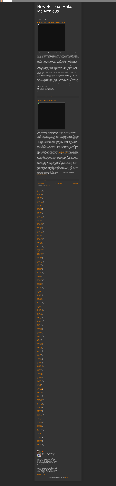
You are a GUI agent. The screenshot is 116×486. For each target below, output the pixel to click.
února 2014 (39, 378)
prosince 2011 (39, 414)
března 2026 (39, 197)
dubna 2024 (39, 227)
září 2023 (39, 235)
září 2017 (39, 324)
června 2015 (39, 358)
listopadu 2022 (40, 249)
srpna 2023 (39, 236)
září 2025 (39, 205)
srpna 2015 (39, 355)
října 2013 (39, 384)
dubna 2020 (39, 283)
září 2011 (39, 418)
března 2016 (39, 348)
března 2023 (39, 243)
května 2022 (39, 254)
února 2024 (39, 230)
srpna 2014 (39, 370)
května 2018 (39, 313)
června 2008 (39, 440)
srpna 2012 (39, 403)
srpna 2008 (39, 438)
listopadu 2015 (40, 352)
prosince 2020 (39, 273)
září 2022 (39, 251)
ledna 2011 (39, 429)
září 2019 (39, 292)
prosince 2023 (39, 231)
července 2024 (40, 223)
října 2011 (39, 417)
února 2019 (39, 301)
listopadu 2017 (40, 321)
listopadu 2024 (40, 217)
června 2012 (39, 406)
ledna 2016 (39, 351)
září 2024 (39, 220)
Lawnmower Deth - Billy (63, 152)
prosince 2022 (39, 247)
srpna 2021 (39, 265)
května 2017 (39, 329)
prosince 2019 (39, 288)
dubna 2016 (39, 347)
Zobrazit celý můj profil (41, 474)
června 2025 (39, 208)
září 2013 (39, 385)
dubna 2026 (39, 195)
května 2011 (39, 423)
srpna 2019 (39, 294)
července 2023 (40, 238)
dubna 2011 (39, 425)
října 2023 (39, 234)
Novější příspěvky (41, 183)
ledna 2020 (39, 287)
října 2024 (39, 219)
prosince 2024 (39, 216)
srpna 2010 (39, 434)
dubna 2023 (39, 242)
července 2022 (40, 253)
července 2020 (40, 279)
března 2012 (39, 410)
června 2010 (39, 437)
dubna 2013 (39, 392)
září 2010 (39, 433)
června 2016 (39, 344)
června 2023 (39, 239)
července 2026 (40, 191)
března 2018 (39, 316)
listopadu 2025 (40, 202)
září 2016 (39, 340)
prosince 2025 (39, 201)
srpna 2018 (39, 309)
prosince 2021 (39, 261)
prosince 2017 (39, 320)
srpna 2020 (39, 277)
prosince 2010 (39, 430)
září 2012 (39, 402)
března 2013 (39, 393)
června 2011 (39, 422)
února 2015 (39, 363)
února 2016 (39, 350)
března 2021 (39, 269)
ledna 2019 (39, 302)
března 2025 (39, 212)
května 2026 (39, 194)
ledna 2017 (39, 335)
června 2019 (39, 295)
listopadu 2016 (40, 337)
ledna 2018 (39, 318)
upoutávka (39, 177)
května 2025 (39, 209)
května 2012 (39, 407)
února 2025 (39, 213)
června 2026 (39, 193)
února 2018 (39, 317)
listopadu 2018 (40, 305)
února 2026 (39, 198)
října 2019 (39, 291)
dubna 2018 (39, 314)
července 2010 (40, 436)
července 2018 (40, 310)
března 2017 (39, 332)
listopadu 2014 (40, 366)
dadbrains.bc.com (49, 82)
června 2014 (39, 373)
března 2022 (39, 257)
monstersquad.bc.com (41, 175)
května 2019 (39, 296)
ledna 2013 (39, 396)
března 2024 (39, 228)
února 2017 (39, 333)
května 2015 (39, 359)
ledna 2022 (39, 260)
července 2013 (40, 388)
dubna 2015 (39, 361)
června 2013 (39, 389)
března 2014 (39, 377)
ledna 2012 (39, 412)
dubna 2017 (39, 331)
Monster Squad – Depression (46, 100)
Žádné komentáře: (49, 96)
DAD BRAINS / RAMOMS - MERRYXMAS (51, 22)
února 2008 (39, 444)
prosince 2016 (39, 336)
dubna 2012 (39, 408)
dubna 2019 (39, 298)
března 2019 (39, 299)
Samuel (44, 451)
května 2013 (39, 391)
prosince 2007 (39, 445)
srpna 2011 (39, 419)
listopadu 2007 (40, 447)
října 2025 (39, 204)
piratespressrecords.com (42, 93)
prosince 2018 (39, 303)
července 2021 (40, 266)
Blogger (66, 477)
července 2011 (40, 421)
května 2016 (39, 346)
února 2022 (39, 258)
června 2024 (39, 224)
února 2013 (39, 395)
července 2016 (40, 343)
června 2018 (39, 311)
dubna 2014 (39, 376)
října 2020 (39, 276)
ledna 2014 (39, 380)
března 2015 (39, 362)
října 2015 (39, 354)
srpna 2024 (39, 221)
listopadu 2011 (40, 415)
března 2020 (39, 284)
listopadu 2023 (40, 232)
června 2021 (39, 268)
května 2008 (39, 441)
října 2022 (39, 250)
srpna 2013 (39, 387)
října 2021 (39, 264)
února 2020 (39, 286)
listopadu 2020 (40, 275)
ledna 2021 (39, 272)
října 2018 (39, 306)
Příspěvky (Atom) (48, 185)
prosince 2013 (39, 381)
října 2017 (39, 322)
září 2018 (39, 307)
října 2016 (39, 339)
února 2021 (39, 271)
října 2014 (39, 367)
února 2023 (39, 245)
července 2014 (40, 372)
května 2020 (39, 281)
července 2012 (40, 404)
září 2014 (39, 369)
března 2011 (39, 426)
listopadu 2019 (40, 290)
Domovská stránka (58, 183)
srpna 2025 (39, 206)
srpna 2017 (39, 325)
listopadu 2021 (40, 262)
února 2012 (39, 411)
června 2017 (39, 328)
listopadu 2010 (40, 432)
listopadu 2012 (40, 399)
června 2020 (39, 280)
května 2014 (39, 374)
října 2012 (39, 400)
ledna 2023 (39, 246)
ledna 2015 (39, 365)
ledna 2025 (39, 215)
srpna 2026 (39, 190)
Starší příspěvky (75, 183)
